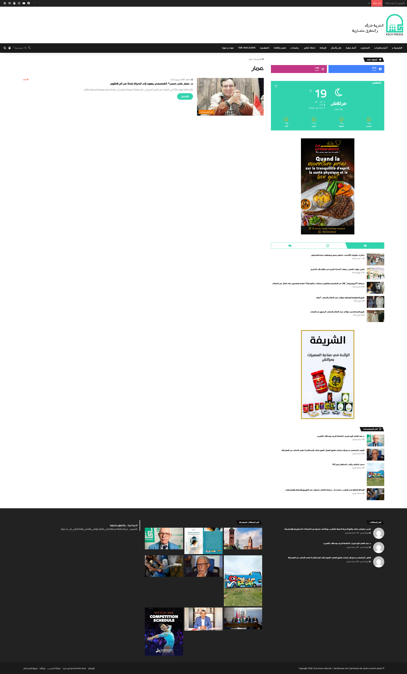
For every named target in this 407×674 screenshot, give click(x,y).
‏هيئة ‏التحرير (364, 533)
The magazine (247, 48)
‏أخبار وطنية (381, 48)
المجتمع (366, 48)
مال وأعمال (336, 48)
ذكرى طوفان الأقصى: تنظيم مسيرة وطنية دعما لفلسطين (337, 255)
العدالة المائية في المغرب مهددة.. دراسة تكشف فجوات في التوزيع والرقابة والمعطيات (324, 490)
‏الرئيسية (258, 59)
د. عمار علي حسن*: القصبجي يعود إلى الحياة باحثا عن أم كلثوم (151, 83)
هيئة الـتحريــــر (54, 668)
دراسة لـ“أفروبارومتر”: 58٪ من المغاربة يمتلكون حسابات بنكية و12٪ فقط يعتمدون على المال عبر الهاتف (318, 283)
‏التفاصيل (185, 96)
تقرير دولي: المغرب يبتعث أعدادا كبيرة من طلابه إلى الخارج (337, 269)
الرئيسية (398, 48)
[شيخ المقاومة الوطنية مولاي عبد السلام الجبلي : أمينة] (375, 302)
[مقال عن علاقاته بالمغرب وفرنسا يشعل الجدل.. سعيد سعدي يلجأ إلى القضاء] (203, 619)
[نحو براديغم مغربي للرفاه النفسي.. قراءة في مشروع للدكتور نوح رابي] (203, 541)
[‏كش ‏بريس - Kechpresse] (377, 25)
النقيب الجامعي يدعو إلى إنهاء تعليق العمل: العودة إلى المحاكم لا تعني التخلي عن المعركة (330, 3)
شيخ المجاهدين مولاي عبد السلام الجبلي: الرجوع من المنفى (337, 312)
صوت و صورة (228, 48)
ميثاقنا (42, 668)
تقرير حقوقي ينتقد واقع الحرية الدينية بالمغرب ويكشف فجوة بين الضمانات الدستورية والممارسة (327, 529)
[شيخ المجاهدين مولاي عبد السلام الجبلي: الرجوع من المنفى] (375, 316)
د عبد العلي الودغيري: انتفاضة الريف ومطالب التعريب (340, 436)
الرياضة (323, 48)
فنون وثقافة (280, 48)
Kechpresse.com (341, 668)
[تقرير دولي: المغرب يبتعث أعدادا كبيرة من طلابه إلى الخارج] (375, 274)
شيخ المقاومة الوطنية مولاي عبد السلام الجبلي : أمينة (340, 297)
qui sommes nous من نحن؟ (74, 668)
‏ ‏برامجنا (295, 48)
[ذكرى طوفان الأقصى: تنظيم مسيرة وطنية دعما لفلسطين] (375, 259)
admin (188, 79)
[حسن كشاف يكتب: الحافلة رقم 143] (375, 474)
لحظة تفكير (309, 48)
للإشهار (91, 668)
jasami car (367, 668)
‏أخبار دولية (351, 48)
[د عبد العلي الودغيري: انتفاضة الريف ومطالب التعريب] (375, 440)
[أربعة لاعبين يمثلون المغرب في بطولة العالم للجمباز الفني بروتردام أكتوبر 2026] (164, 632)
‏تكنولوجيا (264, 48)
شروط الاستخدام (31, 668)
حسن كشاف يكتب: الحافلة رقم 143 (348, 464)
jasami (380, 668)
